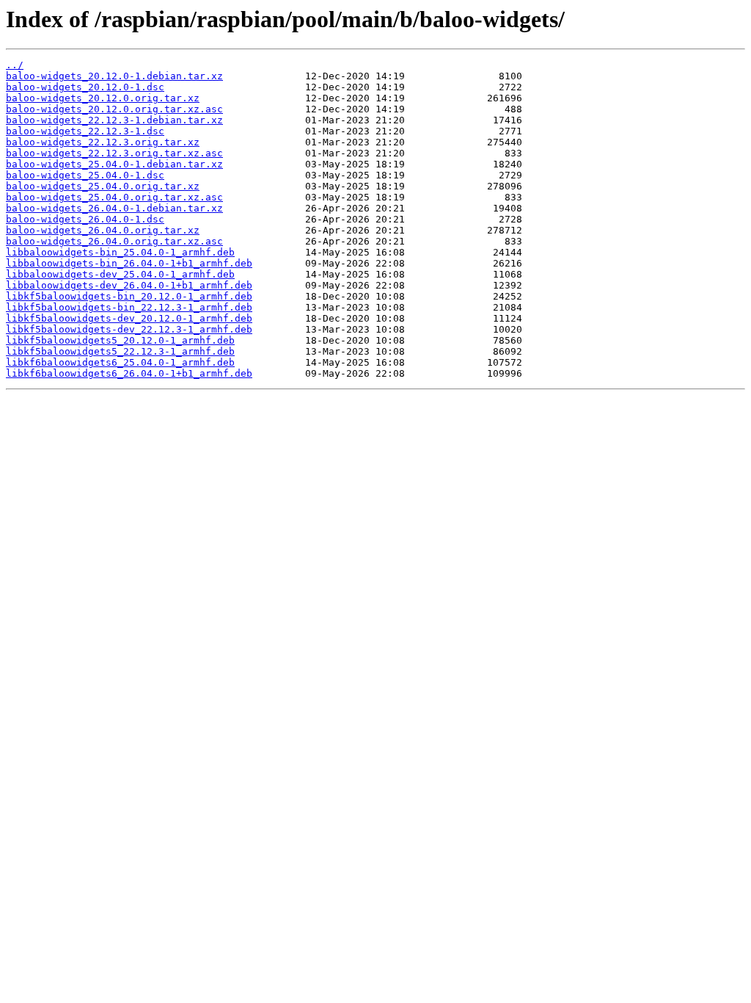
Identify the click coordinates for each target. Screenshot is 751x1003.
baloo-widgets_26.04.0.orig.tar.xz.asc (114, 241)
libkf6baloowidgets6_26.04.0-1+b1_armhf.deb (129, 373)
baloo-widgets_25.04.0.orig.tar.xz (102, 186)
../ (14, 64)
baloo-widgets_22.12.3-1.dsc (85, 131)
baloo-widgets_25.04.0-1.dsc (85, 175)
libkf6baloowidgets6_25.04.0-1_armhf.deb (120, 362)
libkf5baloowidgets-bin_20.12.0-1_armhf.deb (129, 296)
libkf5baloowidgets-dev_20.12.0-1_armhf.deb (129, 318)
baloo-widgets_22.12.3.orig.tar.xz (102, 142)
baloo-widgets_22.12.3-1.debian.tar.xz (114, 120)
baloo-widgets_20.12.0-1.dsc (85, 87)
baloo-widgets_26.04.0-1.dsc (85, 219)
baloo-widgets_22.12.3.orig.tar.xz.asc (114, 153)
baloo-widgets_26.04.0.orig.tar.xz (102, 230)
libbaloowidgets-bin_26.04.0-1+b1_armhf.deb (129, 263)
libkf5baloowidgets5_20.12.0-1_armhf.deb (120, 340)
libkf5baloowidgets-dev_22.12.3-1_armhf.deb (129, 329)
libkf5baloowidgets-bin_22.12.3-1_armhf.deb (129, 307)
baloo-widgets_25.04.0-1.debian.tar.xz (114, 164)
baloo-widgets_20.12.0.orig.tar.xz (102, 98)
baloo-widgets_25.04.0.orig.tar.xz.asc (114, 197)
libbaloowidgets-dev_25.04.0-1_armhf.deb (120, 274)
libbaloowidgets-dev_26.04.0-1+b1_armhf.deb (129, 285)
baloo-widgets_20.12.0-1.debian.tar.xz (114, 76)
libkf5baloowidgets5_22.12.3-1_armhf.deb (120, 351)
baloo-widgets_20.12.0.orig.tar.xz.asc (114, 109)
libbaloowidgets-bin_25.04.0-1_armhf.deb (120, 252)
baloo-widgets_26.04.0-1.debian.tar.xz (114, 208)
